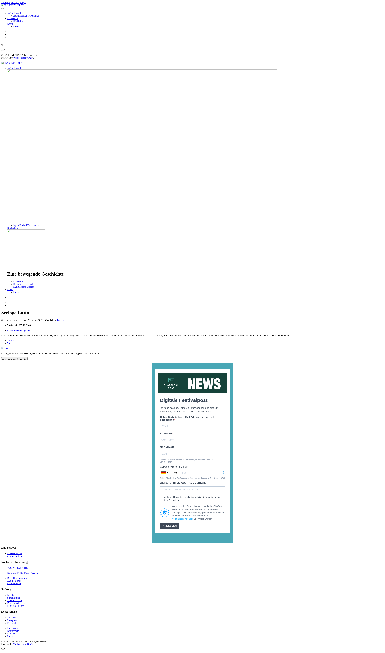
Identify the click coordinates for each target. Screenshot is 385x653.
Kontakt (11, 633)
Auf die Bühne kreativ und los (14, 582)
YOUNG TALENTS (17, 568)
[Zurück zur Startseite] (12, 5)
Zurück (10, 340)
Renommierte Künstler (24, 284)
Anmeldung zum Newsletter (14, 359)
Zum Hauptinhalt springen (13, 2)
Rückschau (12, 18)
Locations (61, 320)
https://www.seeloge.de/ (18, 330)
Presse (16, 26)
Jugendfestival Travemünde (26, 15)
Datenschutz (13, 631)
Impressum (12, 628)
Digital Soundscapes (17, 578)
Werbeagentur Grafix (23, 58)
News (10, 24)
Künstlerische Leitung (23, 286)
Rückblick (18, 21)
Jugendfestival (14, 13)
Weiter (10, 343)
